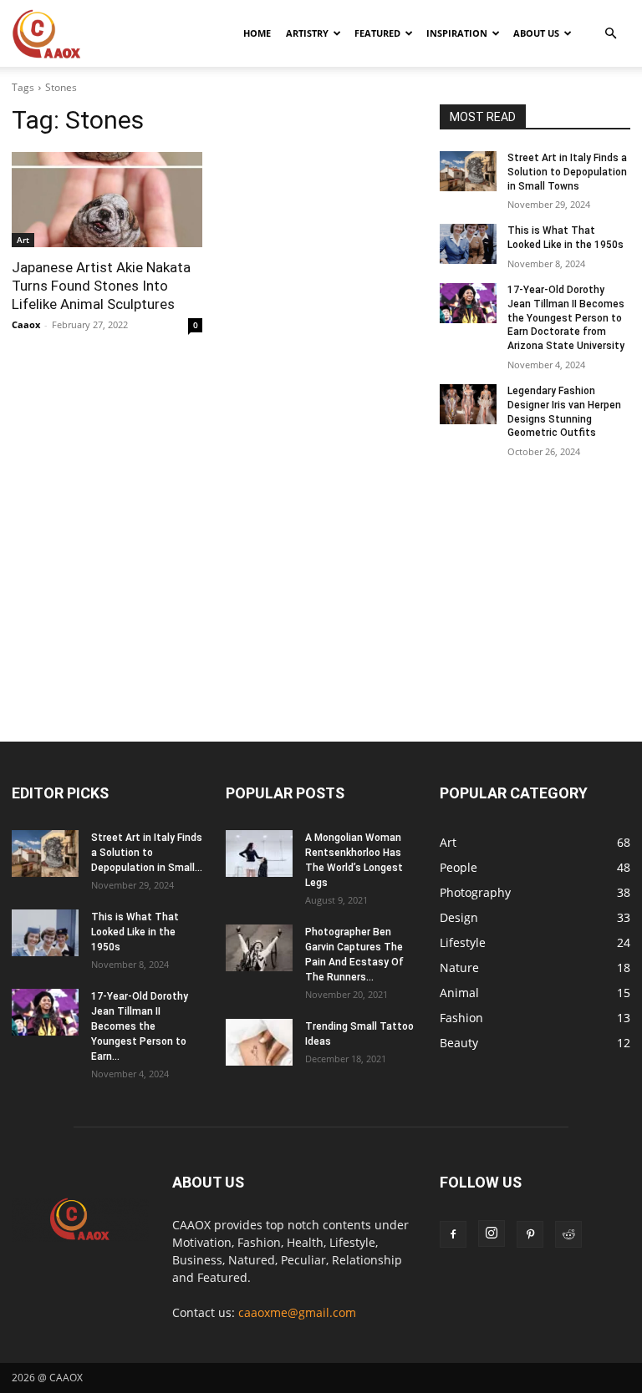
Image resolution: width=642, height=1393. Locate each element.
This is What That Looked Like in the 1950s (135, 932)
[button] (610, 34)
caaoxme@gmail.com (297, 1312)
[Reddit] (568, 1234)
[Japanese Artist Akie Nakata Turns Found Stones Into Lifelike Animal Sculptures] (107, 199)
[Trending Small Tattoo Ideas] (259, 1042)
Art (23, 240)
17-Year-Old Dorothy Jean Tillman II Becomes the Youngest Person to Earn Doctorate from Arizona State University (565, 318)
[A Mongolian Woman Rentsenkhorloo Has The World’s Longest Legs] (259, 853)
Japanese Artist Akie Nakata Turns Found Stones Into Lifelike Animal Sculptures (101, 285)
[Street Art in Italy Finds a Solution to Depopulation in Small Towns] (468, 171)
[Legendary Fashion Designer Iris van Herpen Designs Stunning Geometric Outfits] (468, 404)
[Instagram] (491, 1233)
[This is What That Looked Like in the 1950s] (468, 244)
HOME (257, 33)
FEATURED (377, 33)
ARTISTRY (307, 33)
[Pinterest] (530, 1234)
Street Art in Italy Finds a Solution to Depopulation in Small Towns (567, 172)
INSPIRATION (456, 33)
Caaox (26, 324)
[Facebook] (453, 1234)
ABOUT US (536, 33)
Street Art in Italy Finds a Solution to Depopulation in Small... (146, 853)
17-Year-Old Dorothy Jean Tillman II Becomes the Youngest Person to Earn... (139, 1026)
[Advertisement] (321, 618)
